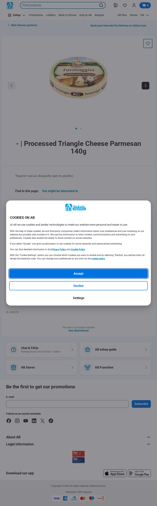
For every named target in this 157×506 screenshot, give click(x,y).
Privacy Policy (59, 249)
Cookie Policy (78, 249)
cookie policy (98, 258)
